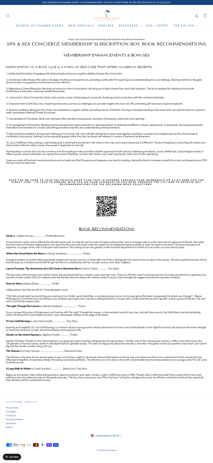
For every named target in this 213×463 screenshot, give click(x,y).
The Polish (184, 25)
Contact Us (11, 415)
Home (71, 39)
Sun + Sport (157, 25)
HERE (186, 180)
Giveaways (11, 423)
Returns (9, 427)
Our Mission (11, 411)
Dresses (106, 25)
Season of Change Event (40, 25)
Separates (128, 25)
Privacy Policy (12, 407)
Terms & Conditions (14, 419)
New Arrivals (81, 25)
